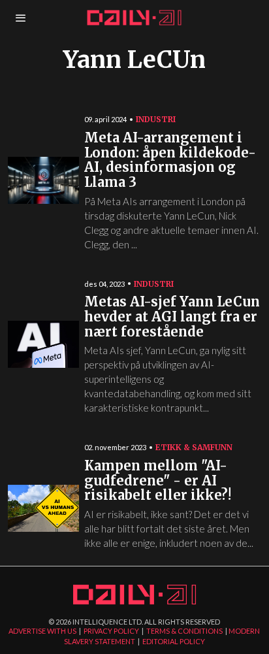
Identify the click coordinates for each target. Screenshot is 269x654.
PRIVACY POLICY (111, 631)
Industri (156, 119)
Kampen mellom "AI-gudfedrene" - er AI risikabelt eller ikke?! (157, 481)
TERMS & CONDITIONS (184, 631)
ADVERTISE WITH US (42, 631)
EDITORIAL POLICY (173, 641)
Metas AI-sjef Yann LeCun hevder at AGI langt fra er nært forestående (172, 317)
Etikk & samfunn (193, 447)
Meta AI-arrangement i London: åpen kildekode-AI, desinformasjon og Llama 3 (170, 160)
